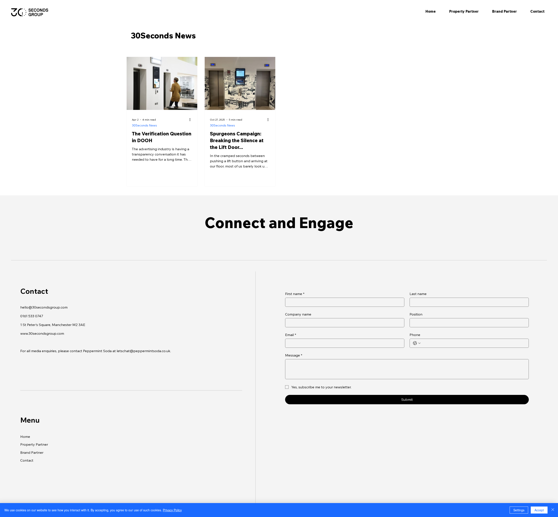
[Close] (552, 510)
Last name (418, 294)
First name (295, 294)
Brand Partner (31, 452)
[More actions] (191, 119)
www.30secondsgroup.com (42, 333)
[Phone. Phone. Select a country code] (416, 343)
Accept (539, 510)
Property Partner (34, 444)
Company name (298, 314)
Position (416, 314)
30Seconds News (144, 125)
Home (25, 436)
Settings (518, 510)
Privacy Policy (172, 510)
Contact (26, 460)
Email (290, 335)
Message (293, 355)
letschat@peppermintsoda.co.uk (143, 351)
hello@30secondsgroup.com (44, 307)
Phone (415, 335)
